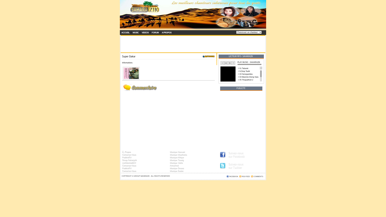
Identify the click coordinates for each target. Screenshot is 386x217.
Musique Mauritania (178, 154)
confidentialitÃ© (129, 163)
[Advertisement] (193, 44)
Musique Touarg (177, 160)
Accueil (125, 32)
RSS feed (246, 176)
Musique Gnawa (177, 168)
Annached (174, 165)
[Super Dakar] (130, 73)
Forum (155, 32)
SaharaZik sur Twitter (239, 166)
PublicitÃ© (126, 157)
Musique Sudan (176, 171)
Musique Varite (176, 163)
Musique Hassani (177, 152)
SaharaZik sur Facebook (239, 155)
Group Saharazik (129, 160)
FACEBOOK (233, 176)
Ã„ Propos (126, 152)
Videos (145, 32)
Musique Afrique (177, 157)
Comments (258, 176)
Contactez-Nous (129, 154)
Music (136, 32)
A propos (166, 32)
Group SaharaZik (142, 176)
